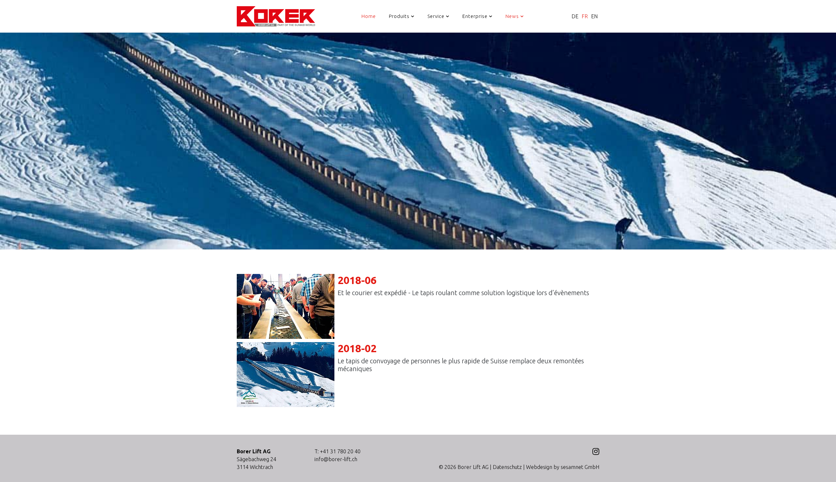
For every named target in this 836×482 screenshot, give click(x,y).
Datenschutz (507, 467)
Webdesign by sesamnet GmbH (562, 467)
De (574, 16)
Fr (585, 16)
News (512, 16)
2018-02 (357, 348)
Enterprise (475, 16)
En (594, 16)
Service (435, 16)
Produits (399, 16)
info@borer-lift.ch (335, 459)
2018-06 (357, 280)
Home (369, 16)
